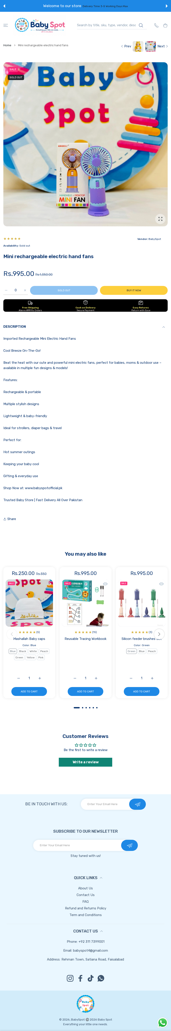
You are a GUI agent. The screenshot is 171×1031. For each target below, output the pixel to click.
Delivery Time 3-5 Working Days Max (105, 6)
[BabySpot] (39, 25)
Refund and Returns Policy (85, 908)
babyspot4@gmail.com (90, 951)
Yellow (31, 657)
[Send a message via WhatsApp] (163, 1023)
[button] (4, 6)
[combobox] (112, 25)
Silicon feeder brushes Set (142, 639)
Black (22, 651)
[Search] (141, 25)
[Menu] (5, 25)
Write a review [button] (86, 762)
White (33, 651)
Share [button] (11, 519)
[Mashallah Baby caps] (29, 603)
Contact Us (86, 895)
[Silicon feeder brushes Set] (141, 603)
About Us (85, 888)
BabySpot (78, 1019)
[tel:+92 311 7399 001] (156, 25)
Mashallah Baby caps (29, 639)
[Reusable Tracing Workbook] (85, 603)
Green (19, 657)
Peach (44, 651)
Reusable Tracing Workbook (85, 639)
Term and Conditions (85, 915)
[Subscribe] (137, 804)
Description (14, 327)
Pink (40, 657)
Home (7, 45)
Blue (13, 651)
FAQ (85, 902)
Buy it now (134, 290)
